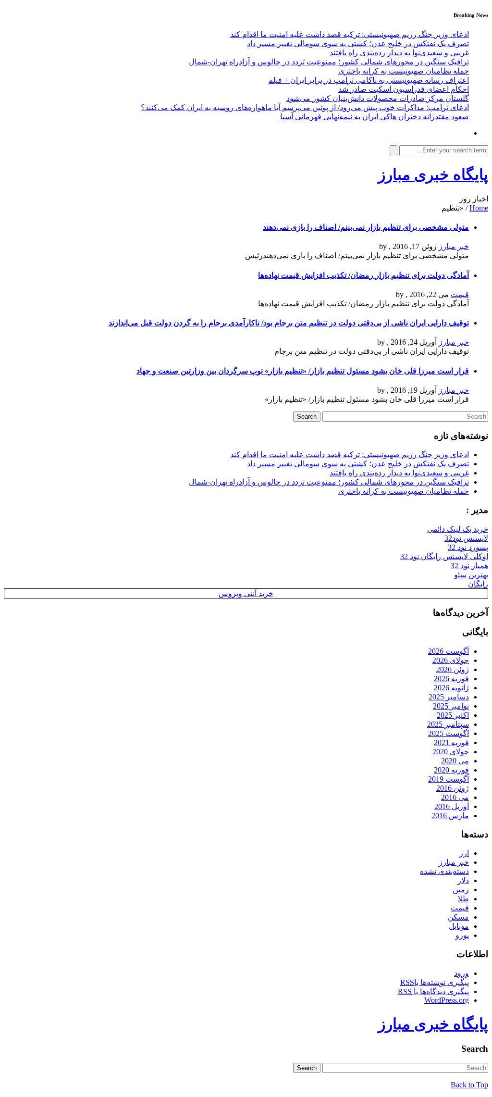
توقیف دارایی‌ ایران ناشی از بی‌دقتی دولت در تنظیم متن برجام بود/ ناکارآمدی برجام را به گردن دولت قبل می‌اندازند (289, 323)
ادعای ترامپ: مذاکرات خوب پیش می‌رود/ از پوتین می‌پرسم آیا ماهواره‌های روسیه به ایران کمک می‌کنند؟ (305, 107)
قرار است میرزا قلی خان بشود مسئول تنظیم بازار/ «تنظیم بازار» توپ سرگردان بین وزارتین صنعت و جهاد (302, 371)
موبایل (459, 926)
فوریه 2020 (451, 770)
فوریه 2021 (451, 742)
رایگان (478, 584)
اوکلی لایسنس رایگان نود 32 (444, 556)
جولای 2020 (450, 752)
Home (478, 208)
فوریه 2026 (451, 678)
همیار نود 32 (469, 565)
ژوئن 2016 (452, 788)
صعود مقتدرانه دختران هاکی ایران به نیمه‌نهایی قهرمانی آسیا (374, 116)
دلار (463, 880)
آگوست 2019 (448, 779)
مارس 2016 (450, 815)
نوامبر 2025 (451, 706)
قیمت (460, 294)
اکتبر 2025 (453, 715)
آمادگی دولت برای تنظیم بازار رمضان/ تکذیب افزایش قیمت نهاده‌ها (363, 275)
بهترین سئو (471, 575)
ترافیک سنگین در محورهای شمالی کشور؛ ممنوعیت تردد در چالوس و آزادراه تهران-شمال (329, 62)
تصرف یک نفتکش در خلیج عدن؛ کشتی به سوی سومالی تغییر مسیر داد (358, 43)
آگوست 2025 (448, 733)
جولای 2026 (450, 660)
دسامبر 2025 (449, 697)
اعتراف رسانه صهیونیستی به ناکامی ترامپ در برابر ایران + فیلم (368, 80)
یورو (462, 935)
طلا (463, 899)
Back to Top (469, 1085)
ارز (464, 853)
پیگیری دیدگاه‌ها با (433, 991)
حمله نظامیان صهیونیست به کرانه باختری (403, 71)
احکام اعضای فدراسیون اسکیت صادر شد (403, 89)
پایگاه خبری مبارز (433, 174)
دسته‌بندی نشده (444, 871)
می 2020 (455, 761)
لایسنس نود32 (466, 538)
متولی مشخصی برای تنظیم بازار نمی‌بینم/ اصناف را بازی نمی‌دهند (366, 227)
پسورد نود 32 (468, 547)
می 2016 (455, 797)
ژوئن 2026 (452, 669)
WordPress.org (446, 1000)
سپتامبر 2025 (448, 724)
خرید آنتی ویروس (246, 593)
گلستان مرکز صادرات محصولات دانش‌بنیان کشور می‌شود (377, 98)
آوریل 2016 (451, 806)
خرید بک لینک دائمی (457, 529)
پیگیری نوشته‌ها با (434, 982)
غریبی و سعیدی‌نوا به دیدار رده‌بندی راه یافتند (399, 53)
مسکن (458, 917)
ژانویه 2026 (451, 688)
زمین (461, 889)
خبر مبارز (454, 246)
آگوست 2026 (448, 651)
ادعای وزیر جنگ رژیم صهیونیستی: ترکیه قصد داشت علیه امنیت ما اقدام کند (349, 34)
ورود (461, 973)
